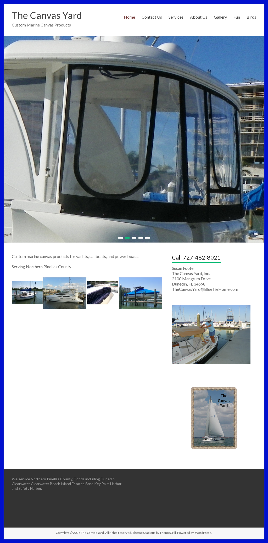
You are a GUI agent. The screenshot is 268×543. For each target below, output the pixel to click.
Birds (251, 16)
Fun (236, 16)
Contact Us (152, 16)
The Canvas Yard (47, 15)
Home (129, 16)
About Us (198, 16)
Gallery (220, 16)
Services (176, 16)
